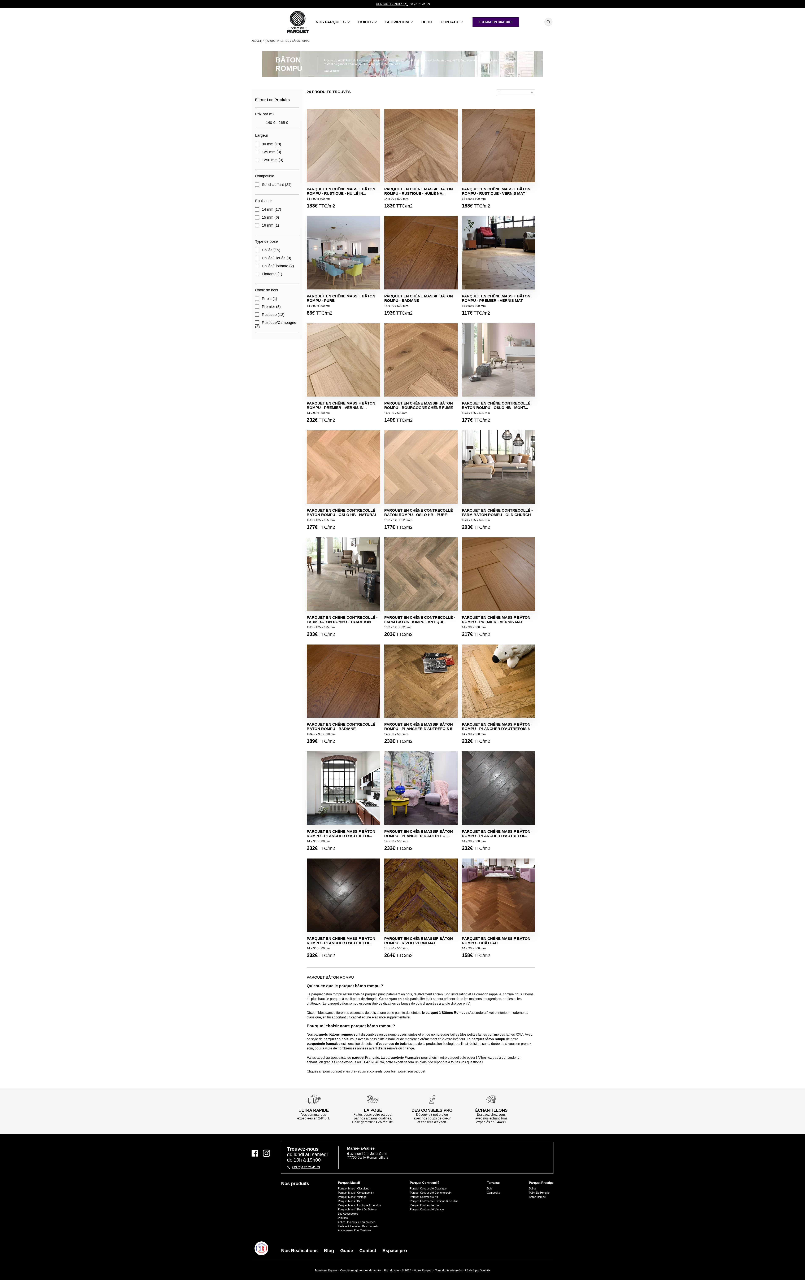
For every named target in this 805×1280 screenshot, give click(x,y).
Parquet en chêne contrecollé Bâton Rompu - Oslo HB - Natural (342, 512)
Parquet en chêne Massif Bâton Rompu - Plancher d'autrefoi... (341, 833)
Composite (493, 1192)
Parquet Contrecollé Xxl (424, 1196)
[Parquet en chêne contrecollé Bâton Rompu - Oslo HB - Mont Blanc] (498, 360)
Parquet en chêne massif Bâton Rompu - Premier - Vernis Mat (496, 298)
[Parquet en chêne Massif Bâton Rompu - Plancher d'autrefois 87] (498, 788)
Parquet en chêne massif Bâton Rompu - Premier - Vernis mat (496, 619)
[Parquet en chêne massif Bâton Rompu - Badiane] (421, 252)
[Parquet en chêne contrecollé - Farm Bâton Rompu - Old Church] (498, 467)
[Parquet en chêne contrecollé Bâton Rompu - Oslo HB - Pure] (421, 467)
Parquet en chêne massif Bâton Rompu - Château (496, 940)
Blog (329, 1250)
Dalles (532, 1188)
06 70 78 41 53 (420, 4)
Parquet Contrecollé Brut (425, 1205)
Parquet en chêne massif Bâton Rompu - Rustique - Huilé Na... (418, 191)
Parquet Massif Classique (353, 1188)
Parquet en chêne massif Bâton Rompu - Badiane (418, 298)
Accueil (256, 41)
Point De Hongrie (539, 1192)
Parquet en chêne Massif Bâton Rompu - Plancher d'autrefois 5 (418, 726)
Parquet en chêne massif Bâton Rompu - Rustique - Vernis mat (496, 191)
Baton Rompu (537, 1196)
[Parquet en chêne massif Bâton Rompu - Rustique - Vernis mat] (498, 145)
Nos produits (295, 1183)
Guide (346, 1250)
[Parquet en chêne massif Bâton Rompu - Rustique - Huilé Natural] (421, 145)
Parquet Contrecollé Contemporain (430, 1192)
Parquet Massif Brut (350, 1201)
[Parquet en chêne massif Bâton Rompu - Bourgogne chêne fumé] (421, 360)
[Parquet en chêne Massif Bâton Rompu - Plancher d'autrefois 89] (421, 788)
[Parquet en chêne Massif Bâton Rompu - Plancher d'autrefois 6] (498, 681)
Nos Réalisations (299, 1250)
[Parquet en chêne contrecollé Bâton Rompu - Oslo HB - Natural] (343, 467)
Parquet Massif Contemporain (356, 1192)
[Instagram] (266, 1153)
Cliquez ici (314, 1071)
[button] (333, 21)
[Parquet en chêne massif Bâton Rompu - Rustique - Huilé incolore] (343, 145)
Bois (489, 1188)
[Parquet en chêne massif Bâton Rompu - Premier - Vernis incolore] (343, 360)
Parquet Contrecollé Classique (428, 1188)
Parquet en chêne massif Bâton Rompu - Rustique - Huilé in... (341, 191)
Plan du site (391, 1270)
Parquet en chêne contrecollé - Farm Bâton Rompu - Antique (419, 619)
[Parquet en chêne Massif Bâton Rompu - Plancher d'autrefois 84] (343, 788)
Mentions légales (326, 1270)
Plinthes (343, 1217)
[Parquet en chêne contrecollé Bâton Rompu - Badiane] (343, 681)
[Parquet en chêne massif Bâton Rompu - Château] (498, 895)
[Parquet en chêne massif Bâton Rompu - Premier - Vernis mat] (498, 574)
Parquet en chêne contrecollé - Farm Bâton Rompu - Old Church (497, 512)
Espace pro (394, 1250)
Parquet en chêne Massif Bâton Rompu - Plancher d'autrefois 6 (496, 726)
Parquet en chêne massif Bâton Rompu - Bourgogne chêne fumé (418, 405)
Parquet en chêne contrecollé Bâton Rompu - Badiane (341, 726)
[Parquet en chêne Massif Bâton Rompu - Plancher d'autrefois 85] (343, 895)
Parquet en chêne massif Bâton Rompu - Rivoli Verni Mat (418, 940)
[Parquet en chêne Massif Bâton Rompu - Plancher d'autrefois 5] (421, 681)
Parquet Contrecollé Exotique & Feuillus (434, 1201)
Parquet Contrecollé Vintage (427, 1209)
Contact (367, 1250)
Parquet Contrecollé (424, 1182)
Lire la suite (331, 71)
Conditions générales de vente (360, 1270)
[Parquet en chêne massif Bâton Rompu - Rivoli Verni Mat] (421, 895)
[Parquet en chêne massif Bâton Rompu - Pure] (343, 252)
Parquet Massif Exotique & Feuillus (359, 1205)
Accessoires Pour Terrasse (354, 1230)
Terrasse (493, 1182)
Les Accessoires (348, 1213)
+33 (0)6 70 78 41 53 (306, 1167)
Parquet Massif (349, 1182)
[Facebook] (256, 1153)
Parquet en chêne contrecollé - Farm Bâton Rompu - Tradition (342, 619)
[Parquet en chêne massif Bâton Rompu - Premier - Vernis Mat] (498, 252)
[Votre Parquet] (261, 1248)
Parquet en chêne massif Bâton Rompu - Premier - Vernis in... (341, 405)
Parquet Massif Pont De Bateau (357, 1209)
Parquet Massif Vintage (352, 1196)
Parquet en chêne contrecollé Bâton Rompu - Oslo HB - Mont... (496, 405)
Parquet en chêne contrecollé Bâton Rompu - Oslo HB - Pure (418, 512)
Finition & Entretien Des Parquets (358, 1226)
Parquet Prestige (541, 1182)
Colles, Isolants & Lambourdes (356, 1222)
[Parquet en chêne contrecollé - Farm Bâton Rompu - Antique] (421, 574)
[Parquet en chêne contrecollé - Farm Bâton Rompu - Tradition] (343, 574)
